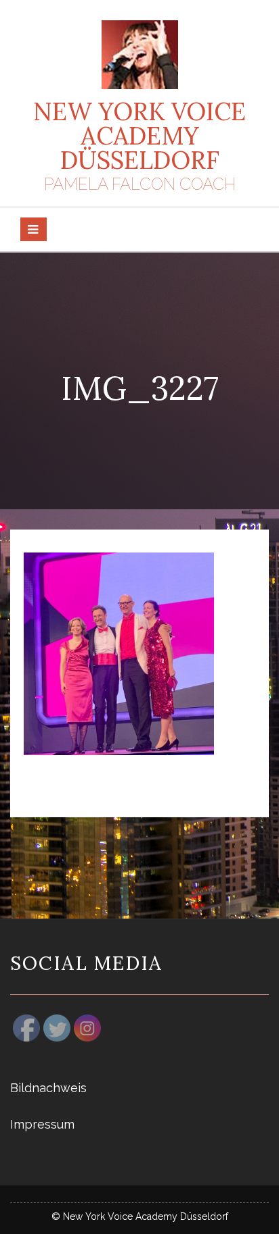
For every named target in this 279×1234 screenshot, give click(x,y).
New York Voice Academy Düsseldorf (139, 136)
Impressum (42, 1124)
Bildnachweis (48, 1088)
